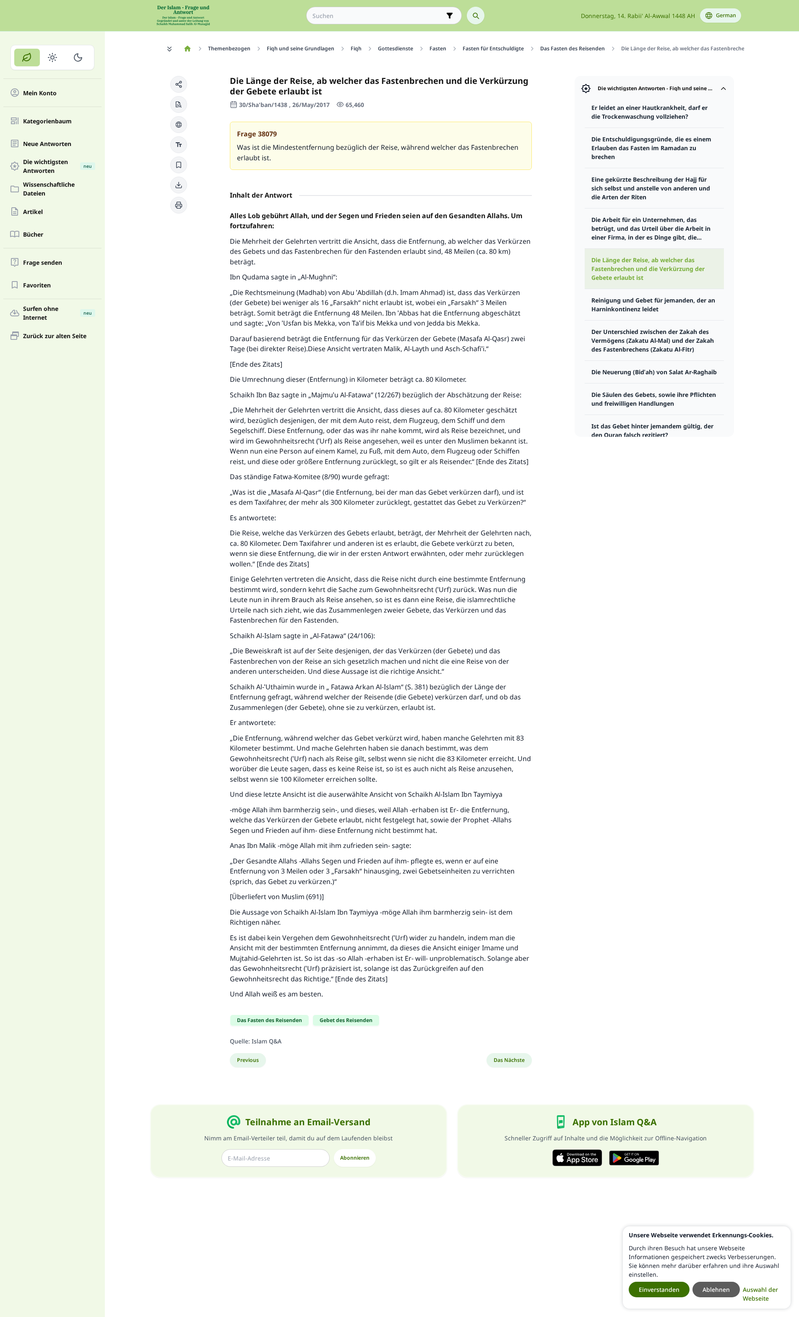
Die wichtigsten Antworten (57, 166)
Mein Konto (40, 93)
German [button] (726, 15)
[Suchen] (475, 15)
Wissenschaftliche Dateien (49, 188)
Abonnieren (355, 1157)
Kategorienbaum (47, 121)
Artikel (33, 212)
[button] (178, 84)
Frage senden (42, 262)
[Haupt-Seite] (188, 49)
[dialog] (707, 1267)
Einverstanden (659, 1290)
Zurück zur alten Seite (54, 336)
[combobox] (378, 15)
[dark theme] (78, 57)
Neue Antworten (47, 144)
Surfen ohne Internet (57, 313)
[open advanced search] (449, 15)
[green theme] (27, 57)
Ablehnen (716, 1290)
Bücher (33, 234)
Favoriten (37, 285)
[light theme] (52, 57)
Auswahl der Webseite (760, 1294)
